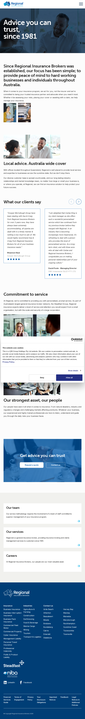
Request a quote (32, 465)
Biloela (46, 620)
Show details (73, 370)
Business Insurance (12, 609)
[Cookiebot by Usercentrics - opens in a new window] (72, 339)
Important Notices (53, 698)
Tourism (26, 633)
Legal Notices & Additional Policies (76, 701)
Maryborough (69, 620)
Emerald (46, 634)
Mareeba (67, 616)
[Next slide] (78, 201)
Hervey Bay (68, 609)
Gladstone (47, 638)
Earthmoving (28, 619)
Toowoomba (68, 630)
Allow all (69, 378)
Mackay (66, 613)
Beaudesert (48, 616)
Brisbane (47, 623)
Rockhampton (69, 623)
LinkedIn (11, 682)
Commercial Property (13, 631)
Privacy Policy (30, 698)
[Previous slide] (71, 201)
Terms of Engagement (19, 698)
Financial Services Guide (7, 699)
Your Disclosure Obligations (41, 699)
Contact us (55, 465)
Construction (28, 615)
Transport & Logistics (32, 637)
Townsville (67, 634)
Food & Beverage (30, 623)
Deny (42, 378)
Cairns (46, 630)
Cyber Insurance (11, 635)
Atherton (47, 613)
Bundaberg (48, 627)
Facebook (27, 682)
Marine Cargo (29, 626)
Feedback (64, 697)
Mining (26, 630)
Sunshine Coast (69, 627)
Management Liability (12, 638)
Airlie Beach (48, 609)
